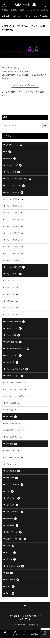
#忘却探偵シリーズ (14, 457)
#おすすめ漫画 (12, 471)
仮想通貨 (5, 10)
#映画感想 (10, 518)
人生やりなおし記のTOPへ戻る (25, 85)
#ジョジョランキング (14, 185)
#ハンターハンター (13, 376)
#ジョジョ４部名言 (14, 226)
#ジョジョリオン (13, 328)
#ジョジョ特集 (12, 172)
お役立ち (10, 559)
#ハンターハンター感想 (15, 382)
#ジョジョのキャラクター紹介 (18, 179)
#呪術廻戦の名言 (13, 437)
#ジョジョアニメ (13, 274)
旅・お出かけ (12, 579)
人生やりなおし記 (25, 4)
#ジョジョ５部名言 (14, 233)
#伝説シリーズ (12, 464)
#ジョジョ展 (11, 362)
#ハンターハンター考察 (15, 389)
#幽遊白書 (10, 410)
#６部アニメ (11, 314)
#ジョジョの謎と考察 (14, 267)
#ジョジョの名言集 (13, 192)
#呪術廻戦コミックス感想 (16, 430)
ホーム (5, 635)
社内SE (9, 586)
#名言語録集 (11, 525)
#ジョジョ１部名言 (14, 206)
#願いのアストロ (13, 532)
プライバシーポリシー (32, 616)
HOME (6, 16)
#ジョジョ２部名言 (14, 213)
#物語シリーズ (12, 450)
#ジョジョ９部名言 (13, 260)
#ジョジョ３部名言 (14, 219)
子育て (9, 545)
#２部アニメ (11, 287)
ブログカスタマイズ (14, 566)
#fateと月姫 (11, 478)
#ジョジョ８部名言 (14, 253)
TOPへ (45, 635)
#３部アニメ (11, 294)
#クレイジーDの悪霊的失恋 (17, 348)
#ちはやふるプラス (13, 484)
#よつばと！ (11, 505)
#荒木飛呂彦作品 (13, 342)
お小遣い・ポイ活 (17, 10)
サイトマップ (25, 619)
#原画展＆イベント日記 (15, 539)
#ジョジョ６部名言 (14, 240)
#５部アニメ (11, 308)
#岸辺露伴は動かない (14, 321)
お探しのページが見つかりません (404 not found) (31, 16)
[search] (45, 125)
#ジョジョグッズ (13, 355)
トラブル (10, 552)
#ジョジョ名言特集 (14, 199)
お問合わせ (15, 616)
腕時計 (9, 593)
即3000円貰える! (35, 635)
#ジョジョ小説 (12, 335)
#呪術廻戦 (10, 416)
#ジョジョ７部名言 (14, 247)
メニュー (25, 635)
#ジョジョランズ (33, 10)
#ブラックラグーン (13, 512)
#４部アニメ (11, 301)
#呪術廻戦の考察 (13, 423)
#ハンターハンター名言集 (16, 396)
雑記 (8, 573)
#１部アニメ (11, 280)
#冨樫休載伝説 (12, 403)
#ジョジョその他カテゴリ (16, 369)
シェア (15, 635)
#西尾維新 (10, 444)
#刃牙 (9, 491)
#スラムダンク (12, 498)
